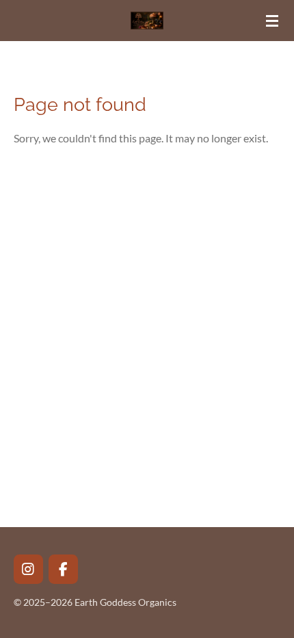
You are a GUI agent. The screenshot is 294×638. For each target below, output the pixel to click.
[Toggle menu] (272, 20)
